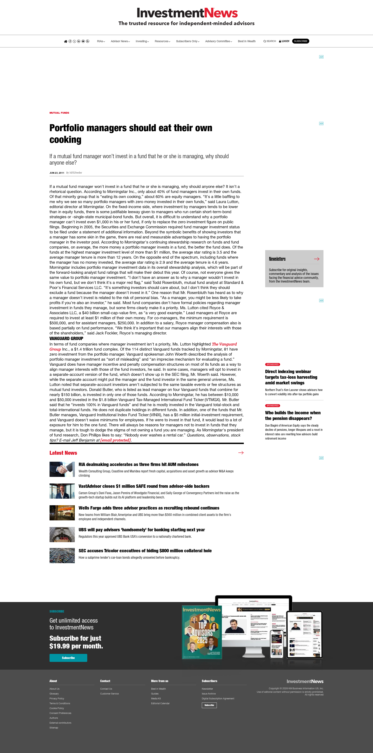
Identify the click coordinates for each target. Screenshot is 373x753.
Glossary (54, 693)
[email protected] (115, 440)
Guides (155, 693)
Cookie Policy (57, 708)
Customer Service (109, 693)
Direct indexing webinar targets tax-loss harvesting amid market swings (291, 377)
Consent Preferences (60, 713)
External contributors (60, 722)
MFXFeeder (76, 173)
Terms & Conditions (60, 703)
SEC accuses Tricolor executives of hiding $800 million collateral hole (145, 550)
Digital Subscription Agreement (218, 698)
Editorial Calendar (160, 703)
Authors (54, 717)
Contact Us (106, 688)
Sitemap (54, 727)
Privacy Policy (57, 698)
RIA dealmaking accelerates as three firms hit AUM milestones (139, 464)
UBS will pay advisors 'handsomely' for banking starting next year (142, 529)
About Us (54, 688)
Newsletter (207, 688)
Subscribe (68, 658)
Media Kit (156, 698)
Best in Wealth (247, 41)
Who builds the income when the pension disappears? (293, 415)
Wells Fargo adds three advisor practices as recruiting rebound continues (149, 508)
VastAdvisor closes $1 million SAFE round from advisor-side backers (144, 486)
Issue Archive (209, 693)
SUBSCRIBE (300, 41)
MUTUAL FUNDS (59, 112)
